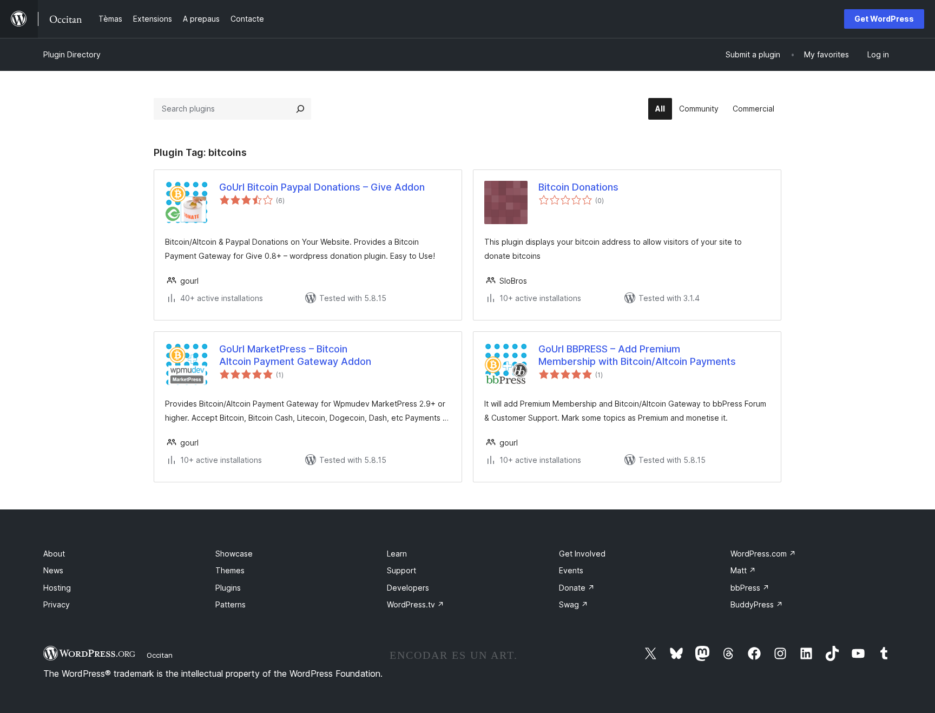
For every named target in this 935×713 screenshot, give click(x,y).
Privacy (56, 604)
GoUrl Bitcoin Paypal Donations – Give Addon (322, 187)
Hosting (57, 587)
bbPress (749, 587)
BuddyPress (756, 604)
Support (401, 570)
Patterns (230, 604)
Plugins (228, 587)
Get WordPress (884, 18)
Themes (230, 570)
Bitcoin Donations (578, 187)
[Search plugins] (300, 109)
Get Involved (582, 553)
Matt (743, 570)
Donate (577, 587)
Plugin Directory (72, 54)
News (53, 570)
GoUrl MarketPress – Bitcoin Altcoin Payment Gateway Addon (295, 355)
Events (571, 570)
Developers (408, 587)
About (54, 553)
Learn (397, 553)
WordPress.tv (415, 604)
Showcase (234, 553)
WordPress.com (763, 553)
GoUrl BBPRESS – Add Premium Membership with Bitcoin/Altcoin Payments (637, 355)
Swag (573, 604)
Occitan (160, 655)
